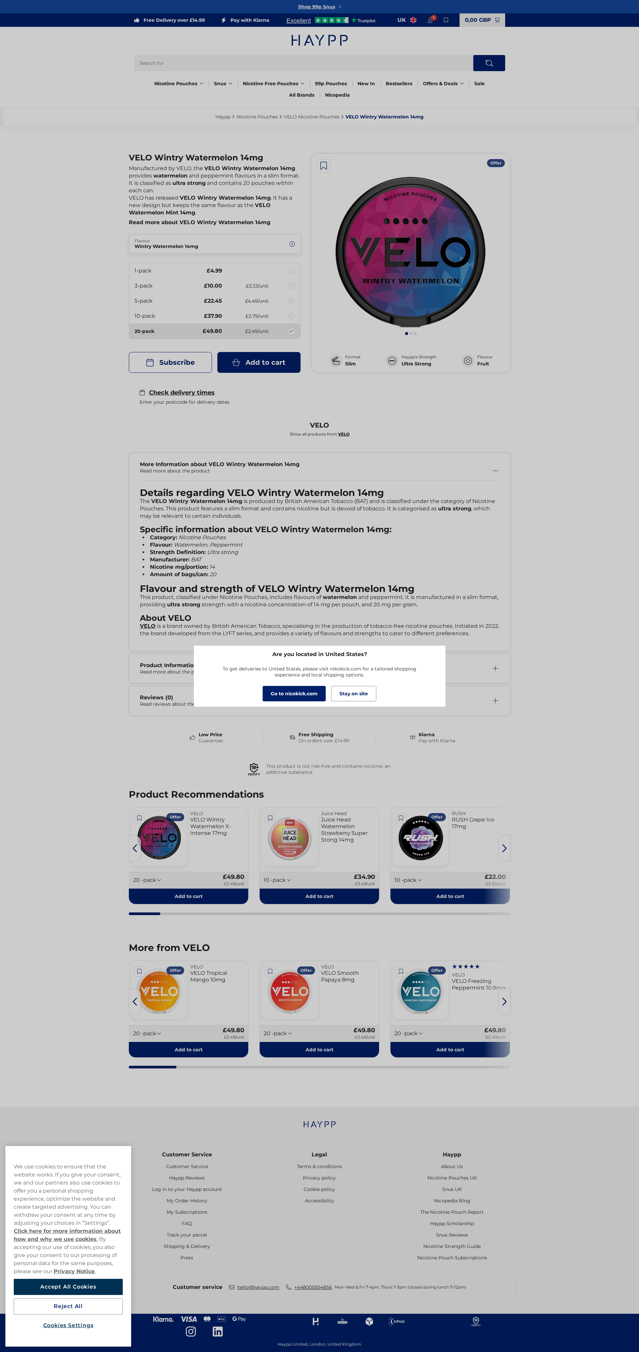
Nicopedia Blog (452, 1201)
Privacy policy (319, 1178)
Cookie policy (319, 1189)
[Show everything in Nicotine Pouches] (201, 84)
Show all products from (320, 434)
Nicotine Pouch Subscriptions (452, 1258)
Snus (220, 84)
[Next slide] (504, 848)
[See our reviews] (330, 20)
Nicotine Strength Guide (452, 1246)
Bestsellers (399, 84)
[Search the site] (489, 63)
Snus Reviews (452, 1235)
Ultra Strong (416, 364)
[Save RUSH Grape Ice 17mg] (401, 818)
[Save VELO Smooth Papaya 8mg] (270, 971)
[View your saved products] (446, 20)
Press (186, 1258)
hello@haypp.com (258, 1287)
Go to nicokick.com (294, 694)
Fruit (483, 364)
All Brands (301, 95)
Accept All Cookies (68, 1287)
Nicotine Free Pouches (270, 84)
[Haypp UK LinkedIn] (218, 1331)
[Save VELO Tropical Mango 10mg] (140, 971)
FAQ (187, 1223)
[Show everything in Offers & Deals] (462, 84)
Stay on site (353, 694)
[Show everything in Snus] (230, 84)
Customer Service (187, 1154)
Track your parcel (187, 1235)
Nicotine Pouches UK (452, 1178)
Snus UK (452, 1189)
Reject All (68, 1306)
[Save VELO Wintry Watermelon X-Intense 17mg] (140, 818)
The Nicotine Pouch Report (452, 1212)
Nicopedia (337, 95)
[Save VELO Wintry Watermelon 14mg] (323, 165)
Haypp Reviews (187, 1178)
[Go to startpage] (320, 40)
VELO (148, 626)
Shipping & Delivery (187, 1246)
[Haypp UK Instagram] (191, 1331)
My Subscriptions (187, 1212)
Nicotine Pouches (175, 84)
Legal (319, 1154)
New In (366, 84)
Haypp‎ (222, 117)
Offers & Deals (440, 84)
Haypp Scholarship (452, 1223)
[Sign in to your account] (430, 20)
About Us (452, 1166)
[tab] (406, 333)
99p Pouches (331, 84)
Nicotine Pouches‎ (257, 117)
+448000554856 (313, 1287)
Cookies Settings (68, 1325)
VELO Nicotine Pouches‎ (311, 117)
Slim (350, 364)
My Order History (187, 1201)
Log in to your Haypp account (187, 1189)
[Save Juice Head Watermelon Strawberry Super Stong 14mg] (270, 818)
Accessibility (319, 1201)
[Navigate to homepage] (319, 1121)
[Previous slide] (135, 848)
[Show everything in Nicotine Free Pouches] (302, 84)
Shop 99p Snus (316, 7)
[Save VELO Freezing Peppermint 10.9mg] (401, 971)
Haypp (452, 1154)
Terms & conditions (319, 1166)
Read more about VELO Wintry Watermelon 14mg (199, 222)
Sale (479, 84)
